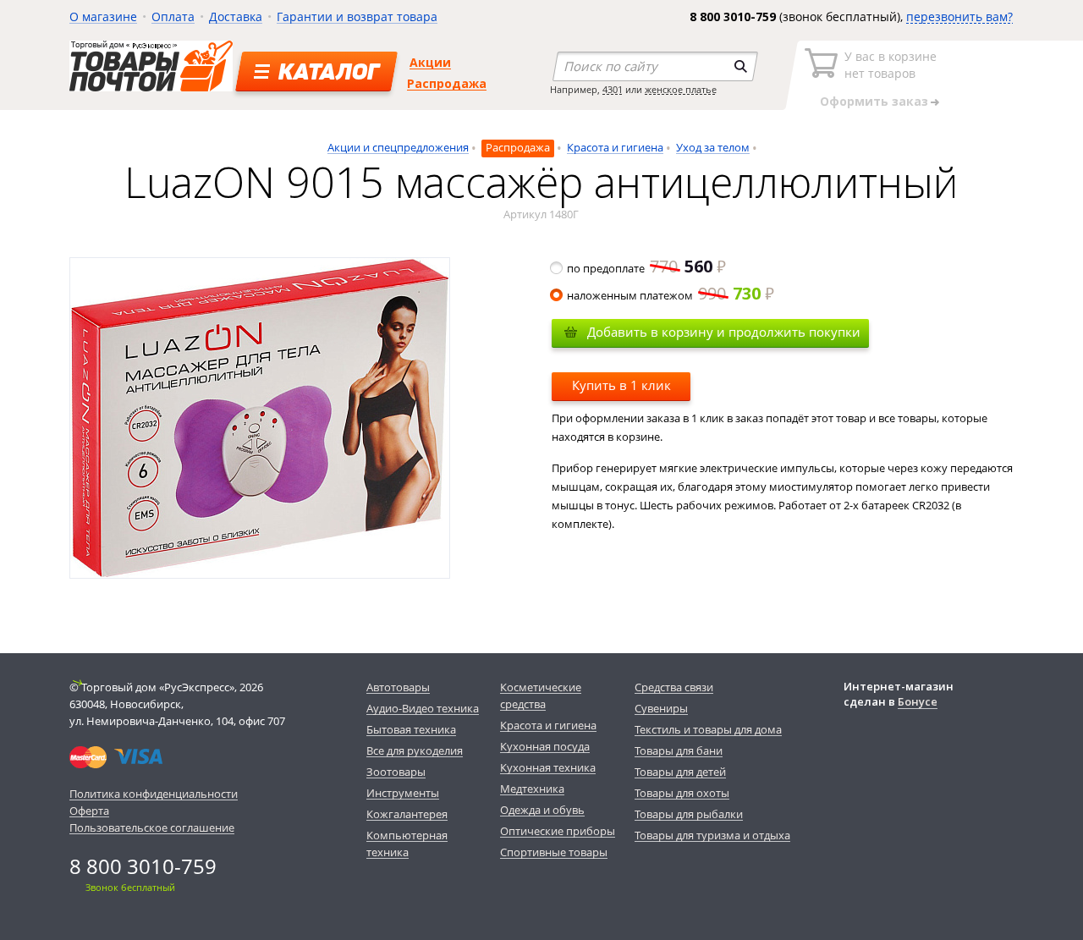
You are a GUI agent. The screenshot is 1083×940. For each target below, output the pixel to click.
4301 (612, 89)
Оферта (89, 810)
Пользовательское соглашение (151, 827)
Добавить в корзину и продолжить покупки (723, 331)
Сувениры (661, 708)
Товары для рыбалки (689, 814)
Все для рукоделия (414, 750)
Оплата (173, 16)
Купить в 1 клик (621, 385)
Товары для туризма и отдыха (712, 835)
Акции (430, 62)
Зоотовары (396, 771)
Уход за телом (713, 147)
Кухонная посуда (545, 746)
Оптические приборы (557, 830)
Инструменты (402, 792)
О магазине (103, 16)
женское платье (681, 89)
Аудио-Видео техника (422, 708)
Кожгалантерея (407, 814)
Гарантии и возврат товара (357, 16)
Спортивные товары (553, 852)
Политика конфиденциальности (153, 793)
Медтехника (532, 788)
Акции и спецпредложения (398, 147)
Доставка (235, 16)
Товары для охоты (682, 792)
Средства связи (674, 687)
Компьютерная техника (407, 843)
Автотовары (398, 687)
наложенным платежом (664, 295)
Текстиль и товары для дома (708, 729)
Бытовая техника (411, 729)
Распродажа (447, 83)
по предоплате (639, 268)
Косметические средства (540, 695)
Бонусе (917, 701)
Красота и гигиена (615, 147)
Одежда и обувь (542, 809)
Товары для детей (680, 771)
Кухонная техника (548, 767)
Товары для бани (679, 750)
